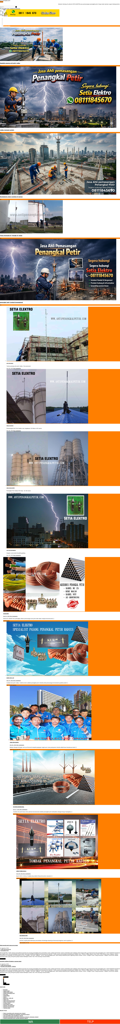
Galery (5, 23)
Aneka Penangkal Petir (9, 993)
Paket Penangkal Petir (9, 19)
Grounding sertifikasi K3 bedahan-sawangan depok (10, 961)
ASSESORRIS (6, 995)
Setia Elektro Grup (8, 1004)
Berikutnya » (6, 984)
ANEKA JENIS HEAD (8, 992)
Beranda (5, 18)
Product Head (6, 1003)
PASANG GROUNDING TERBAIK (8, 966)
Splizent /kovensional (8, 1005)
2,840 (4, 983)
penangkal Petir (5, 950)
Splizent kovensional (8, 1006)
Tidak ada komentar (6, 949)
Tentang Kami (6, 26)
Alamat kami (6, 24)
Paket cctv (6, 22)
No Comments (17, 368)
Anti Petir (5, 994)
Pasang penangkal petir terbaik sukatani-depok (15, 1018)
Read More (3, 958)
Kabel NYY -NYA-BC (8, 998)
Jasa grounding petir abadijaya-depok (13, 1015)
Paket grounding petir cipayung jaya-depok (9, 945)
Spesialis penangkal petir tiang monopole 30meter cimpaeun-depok (20, 1017)
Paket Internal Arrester (9, 21)
